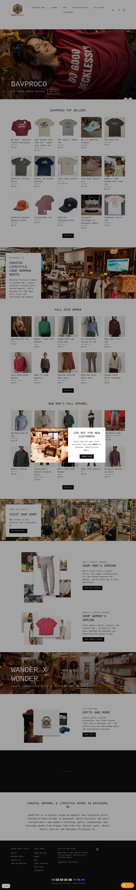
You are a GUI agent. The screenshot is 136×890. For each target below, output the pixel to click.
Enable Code (87, 456)
